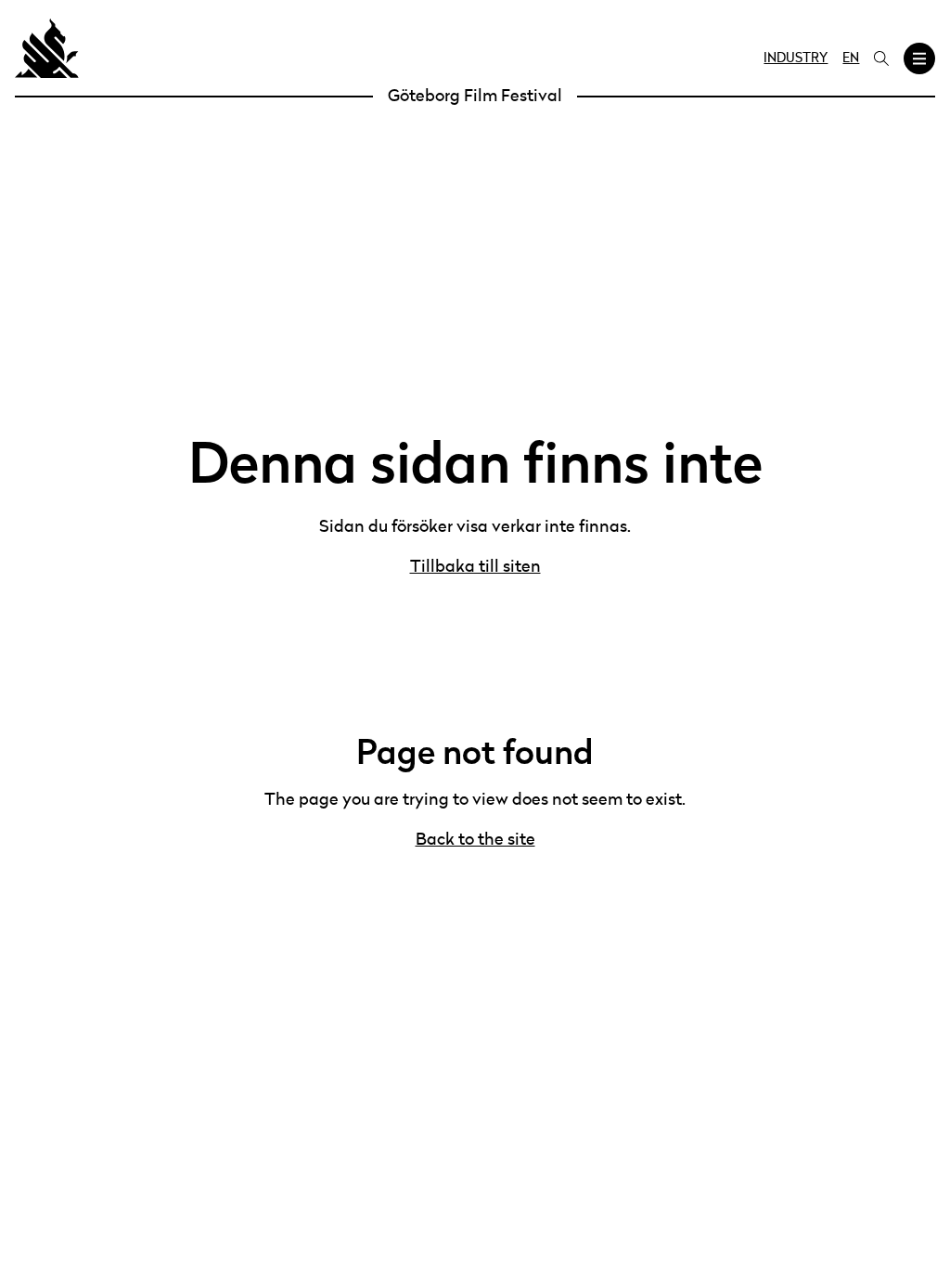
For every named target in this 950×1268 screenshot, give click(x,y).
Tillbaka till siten (475, 567)
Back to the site (475, 840)
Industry (796, 58)
